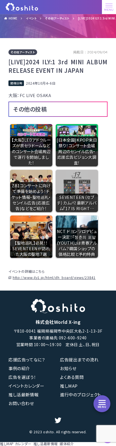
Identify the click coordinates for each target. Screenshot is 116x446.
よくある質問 (72, 377)
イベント (31, 18)
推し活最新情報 (23, 394)
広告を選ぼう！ (22, 377)
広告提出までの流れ (79, 359)
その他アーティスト (57, 18)
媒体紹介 (67, 443)
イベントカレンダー (26, 386)
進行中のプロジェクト (80, 394)
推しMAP (69, 386)
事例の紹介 (19, 368)
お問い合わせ (21, 403)
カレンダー (23, 443)
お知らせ (68, 368)
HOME (13, 18)
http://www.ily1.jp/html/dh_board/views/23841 (54, 277)
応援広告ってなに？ (26, 359)
